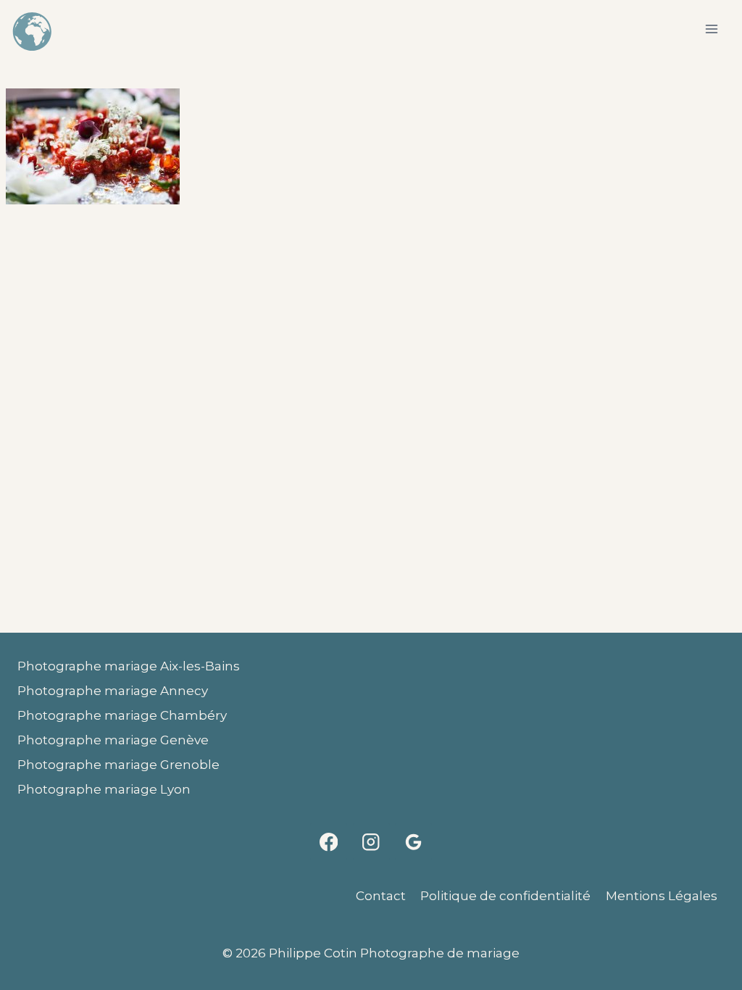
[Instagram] (371, 841)
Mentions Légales (661, 896)
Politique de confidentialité (505, 896)
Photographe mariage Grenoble (118, 764)
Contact (381, 896)
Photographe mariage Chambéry (122, 715)
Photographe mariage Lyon (104, 789)
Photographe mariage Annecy (112, 690)
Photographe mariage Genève (113, 740)
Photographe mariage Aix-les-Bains (128, 666)
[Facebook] (328, 841)
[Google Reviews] (413, 841)
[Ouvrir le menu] (711, 28)
